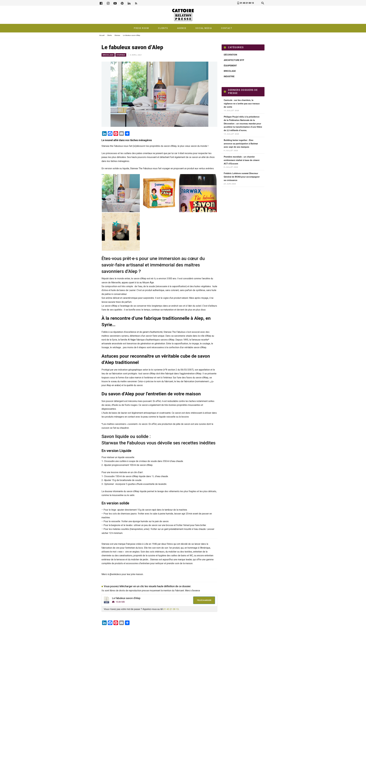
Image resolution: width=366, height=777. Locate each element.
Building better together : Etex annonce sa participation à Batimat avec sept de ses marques (241, 143)
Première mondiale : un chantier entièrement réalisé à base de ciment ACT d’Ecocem (241, 160)
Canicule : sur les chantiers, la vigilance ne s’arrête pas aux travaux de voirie (242, 103)
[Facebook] (101, 3)
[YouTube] (115, 3)
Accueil (101, 35)
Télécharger (204, 600)
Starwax (117, 35)
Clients (109, 35)
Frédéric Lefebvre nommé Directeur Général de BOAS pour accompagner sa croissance (242, 177)
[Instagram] (108, 3)
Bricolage (108, 55)
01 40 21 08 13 (171, 609)
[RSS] (136, 3)
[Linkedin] (129, 3)
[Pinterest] (122, 3)
